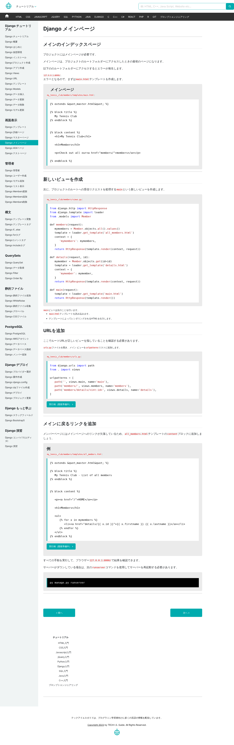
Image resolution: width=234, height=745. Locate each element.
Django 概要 (11, 41)
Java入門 (63, 675)
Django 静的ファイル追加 (18, 295)
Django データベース (15, 344)
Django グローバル (14, 311)
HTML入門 (63, 643)
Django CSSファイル (15, 316)
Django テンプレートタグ (18, 224)
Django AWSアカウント (17, 338)
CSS (28, 16)
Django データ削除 (14, 104)
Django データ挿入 (14, 94)
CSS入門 (63, 647)
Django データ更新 (14, 99)
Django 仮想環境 (13, 52)
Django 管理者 (12, 170)
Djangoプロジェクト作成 (17, 62)
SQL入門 (63, 671)
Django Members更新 (16, 191)
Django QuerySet (14, 262)
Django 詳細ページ (14, 132)
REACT (131, 16)
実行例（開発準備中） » (61, 404)
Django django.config (16, 382)
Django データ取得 (14, 267)
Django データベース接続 (18, 349)
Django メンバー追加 (15, 354)
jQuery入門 (63, 657)
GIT (154, 16)
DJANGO (99, 16)
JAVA (88, 16)
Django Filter (11, 273)
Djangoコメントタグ (15, 240)
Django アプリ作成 (14, 68)
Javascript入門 (63, 652)
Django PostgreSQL (15, 333)
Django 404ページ (14, 148)
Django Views (12, 73)
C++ (115, 16)
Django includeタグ (15, 245)
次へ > (186, 612)
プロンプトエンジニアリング (174, 16)
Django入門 (63, 666)
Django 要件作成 (13, 377)
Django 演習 (11, 446)
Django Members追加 (16, 196)
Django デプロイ (13, 392)
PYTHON (77, 16)
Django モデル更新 (14, 110)
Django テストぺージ (15, 153)
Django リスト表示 (14, 186)
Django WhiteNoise (15, 300)
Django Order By (13, 278)
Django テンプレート (15, 83)
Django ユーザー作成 (15, 175)
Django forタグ (12, 234)
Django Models (13, 89)
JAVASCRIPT (40, 16)
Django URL (11, 78)
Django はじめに (13, 47)
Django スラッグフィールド (19, 415)
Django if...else (12, 229)
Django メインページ (15, 142)
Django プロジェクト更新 (18, 398)
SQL (66, 16)
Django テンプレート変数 (18, 219)
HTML (19, 16)
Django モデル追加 (14, 180)
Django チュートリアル (17, 36)
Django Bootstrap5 (15, 420)
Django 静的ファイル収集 (18, 306)
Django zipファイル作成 (17, 387)
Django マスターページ (17, 137)
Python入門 (63, 661)
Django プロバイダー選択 (18, 371)
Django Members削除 (16, 201)
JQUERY (55, 16)
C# (122, 16)
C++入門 (63, 680)
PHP (141, 16)
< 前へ (59, 612)
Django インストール (15, 57)
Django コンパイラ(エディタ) (18, 439)
